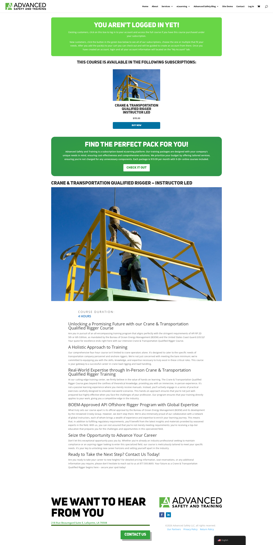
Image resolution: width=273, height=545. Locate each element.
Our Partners (174, 529)
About (155, 6)
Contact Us (135, 535)
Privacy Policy (190, 529)
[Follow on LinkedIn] (168, 514)
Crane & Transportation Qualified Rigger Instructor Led (136, 109)
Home (145, 6)
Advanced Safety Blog (205, 6)
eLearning (182, 6)
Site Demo (227, 6)
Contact (240, 6)
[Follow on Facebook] (161, 514)
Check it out (137, 167)
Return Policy (207, 529)
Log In (251, 6)
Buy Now (136, 125)
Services (166, 6)
